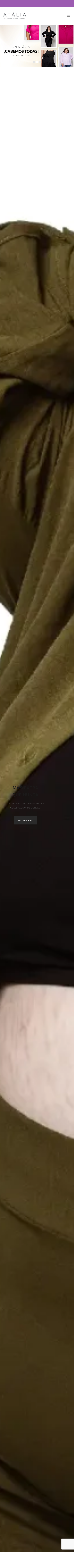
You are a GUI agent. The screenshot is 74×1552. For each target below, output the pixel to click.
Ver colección (25, 820)
